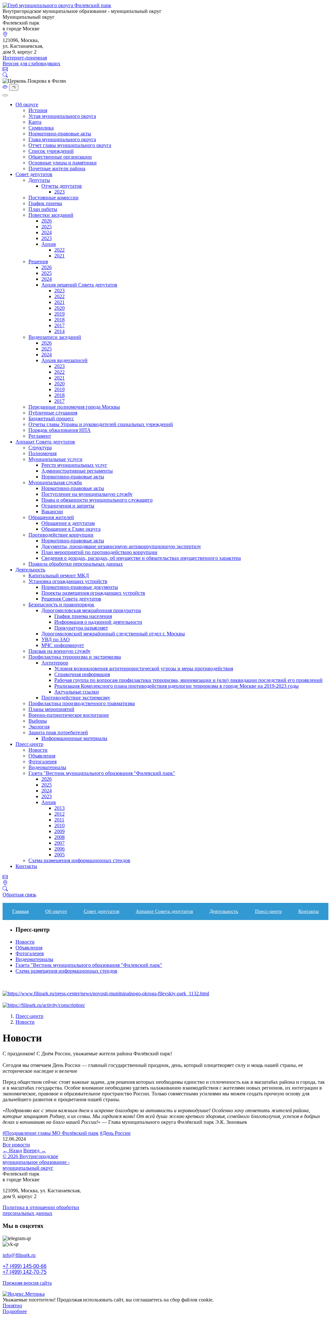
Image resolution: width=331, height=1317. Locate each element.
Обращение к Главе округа (71, 529)
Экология (38, 726)
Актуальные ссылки (76, 692)
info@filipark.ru (19, 1255)
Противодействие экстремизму (75, 697)
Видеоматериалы (47, 767)
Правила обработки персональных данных (75, 564)
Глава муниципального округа (62, 139)
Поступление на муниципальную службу (87, 494)
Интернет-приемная (25, 57)
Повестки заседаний (50, 215)
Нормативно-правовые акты (59, 133)
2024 (46, 232)
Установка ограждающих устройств (67, 581)
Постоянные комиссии (53, 197)
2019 (59, 314)
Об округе (27, 104)
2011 (59, 819)
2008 (59, 837)
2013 (59, 808)
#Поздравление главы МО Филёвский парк (51, 1133)
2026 (46, 221)
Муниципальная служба (55, 482)
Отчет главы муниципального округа (69, 145)
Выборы (37, 721)
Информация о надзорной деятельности (98, 622)
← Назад (12, 1150)
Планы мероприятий (51, 709)
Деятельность (30, 569)
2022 (59, 250)
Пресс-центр (29, 744)
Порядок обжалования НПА (59, 430)
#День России (115, 1133)
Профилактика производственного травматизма (81, 703)
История (37, 110)
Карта (34, 122)
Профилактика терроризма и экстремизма (74, 657)
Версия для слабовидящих (31, 63)
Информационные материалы (74, 738)
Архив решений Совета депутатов (79, 284)
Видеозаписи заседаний (54, 337)
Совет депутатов (34, 174)
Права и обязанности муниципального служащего (97, 500)
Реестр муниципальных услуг (74, 465)
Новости (38, 750)
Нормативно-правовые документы (79, 587)
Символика (41, 128)
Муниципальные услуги (55, 459)
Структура (40, 447)
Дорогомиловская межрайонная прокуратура (91, 610)
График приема (45, 203)
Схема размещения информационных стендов (79, 860)
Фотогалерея (42, 761)
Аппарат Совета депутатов (45, 441)
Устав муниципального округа (62, 116)
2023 (59, 191)
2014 (59, 331)
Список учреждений (51, 151)
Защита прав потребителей (58, 732)
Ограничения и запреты (67, 505)
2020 (59, 308)
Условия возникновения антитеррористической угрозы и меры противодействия (143, 668)
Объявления (41, 755)
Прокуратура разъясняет (81, 628)
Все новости (16, 1144)
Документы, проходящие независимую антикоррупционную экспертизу (121, 546)
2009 (59, 831)
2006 (59, 849)
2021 (59, 255)
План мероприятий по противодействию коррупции (99, 552)
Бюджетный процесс (51, 418)
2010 (59, 825)
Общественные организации (60, 157)
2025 (46, 226)
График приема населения (83, 616)
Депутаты (39, 180)
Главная (20, 911)
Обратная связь (19, 894)
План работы (42, 209)
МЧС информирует (62, 645)
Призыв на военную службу (59, 651)
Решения (38, 261)
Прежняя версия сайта (27, 1283)
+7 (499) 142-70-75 (25, 1272)
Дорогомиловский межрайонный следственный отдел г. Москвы (113, 633)
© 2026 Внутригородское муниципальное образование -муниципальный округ (36, 1162)
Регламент (39, 436)
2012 (59, 814)
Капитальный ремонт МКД (58, 575)
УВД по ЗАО (55, 639)
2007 (59, 843)
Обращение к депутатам (68, 523)
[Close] (5, 95)
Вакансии (52, 511)
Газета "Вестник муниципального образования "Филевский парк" (101, 773)
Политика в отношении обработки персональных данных (41, 1210)
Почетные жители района (56, 168)
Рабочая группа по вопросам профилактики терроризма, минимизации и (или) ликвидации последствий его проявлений (188, 680)
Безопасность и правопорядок (61, 604)
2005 (59, 854)
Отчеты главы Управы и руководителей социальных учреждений (100, 424)
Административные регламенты (77, 471)
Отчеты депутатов (61, 186)
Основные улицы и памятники (62, 162)
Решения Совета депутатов (71, 598)
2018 (59, 319)
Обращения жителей (51, 517)
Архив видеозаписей (64, 360)
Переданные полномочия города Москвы (74, 407)
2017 (59, 325)
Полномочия (42, 453)
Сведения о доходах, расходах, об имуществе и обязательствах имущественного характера (141, 558)
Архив (48, 244)
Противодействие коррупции (60, 535)
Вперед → (34, 1150)
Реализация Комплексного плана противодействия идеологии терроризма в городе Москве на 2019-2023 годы (176, 686)
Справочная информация (82, 674)
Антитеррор (54, 662)
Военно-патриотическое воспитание (68, 715)
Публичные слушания (52, 412)
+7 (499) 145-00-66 (25, 1266)
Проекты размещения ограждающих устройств (93, 593)
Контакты (26, 866)
